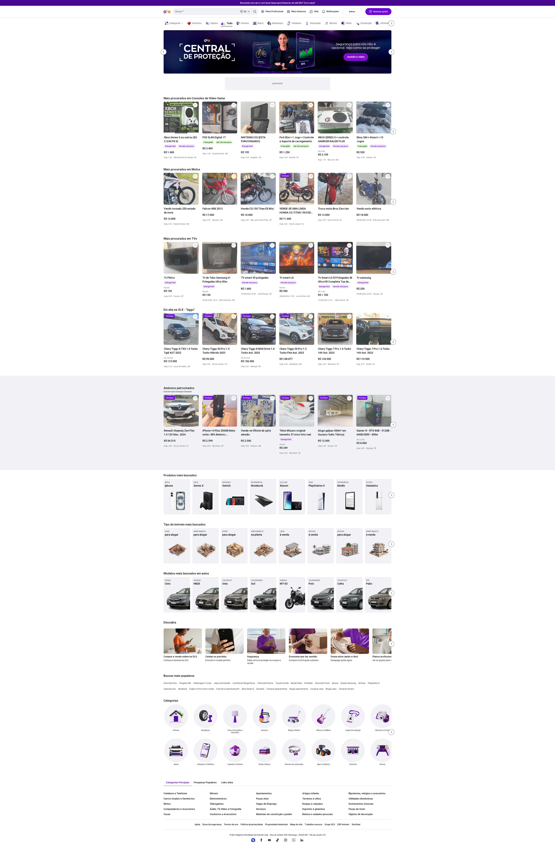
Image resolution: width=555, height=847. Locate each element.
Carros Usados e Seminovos (179, 798)
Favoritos (196, 23)
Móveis (333, 23)
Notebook (182, 689)
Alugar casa (331, 689)
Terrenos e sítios (311, 798)
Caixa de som (170, 689)
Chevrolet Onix (170, 683)
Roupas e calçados (312, 803)
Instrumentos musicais (361, 803)
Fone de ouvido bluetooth (227, 689)
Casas (167, 814)
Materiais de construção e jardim (274, 814)
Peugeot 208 (185, 683)
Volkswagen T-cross (202, 683)
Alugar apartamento (298, 689)
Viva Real (356, 824)
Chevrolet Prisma (265, 683)
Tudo (229, 23)
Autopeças (277, 23)
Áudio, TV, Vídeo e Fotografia (225, 809)
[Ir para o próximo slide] (393, 131)
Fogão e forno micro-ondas (201, 689)
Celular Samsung (348, 683)
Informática (386, 23)
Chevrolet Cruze (322, 683)
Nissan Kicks (296, 683)
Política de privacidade (252, 824)
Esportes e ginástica (313, 809)
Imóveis (245, 23)
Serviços (261, 809)
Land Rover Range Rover (244, 683)
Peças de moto (357, 809)
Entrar (352, 11)
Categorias (174, 23)
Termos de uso (231, 824)
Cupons (214, 23)
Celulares (296, 23)
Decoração (315, 23)
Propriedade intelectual (276, 824)
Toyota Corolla (282, 683)
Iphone (335, 683)
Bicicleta (260, 689)
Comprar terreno (346, 689)
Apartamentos (264, 793)
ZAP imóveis (343, 824)
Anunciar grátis (380, 11)
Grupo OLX (330, 824)
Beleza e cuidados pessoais (317, 814)
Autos (260, 23)
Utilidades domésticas (361, 798)
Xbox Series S (248, 689)
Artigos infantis (310, 793)
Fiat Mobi (308, 683)
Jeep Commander (222, 683)
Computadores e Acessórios (179, 809)
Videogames (217, 803)
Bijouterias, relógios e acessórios (367, 793)
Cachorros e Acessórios (223, 814)
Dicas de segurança (211, 824)
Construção (366, 23)
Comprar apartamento (277, 689)
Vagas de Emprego (266, 803)
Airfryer (362, 683)
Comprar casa (316, 689)
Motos (167, 803)
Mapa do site (296, 824)
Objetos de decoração (361, 814)
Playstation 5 (374, 683)
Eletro (349, 23)
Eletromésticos (218, 798)
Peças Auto (262, 798)
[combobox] (216, 11)
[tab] (178, 782)
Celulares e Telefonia (175, 793)
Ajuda (197, 824)
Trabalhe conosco (313, 824)
